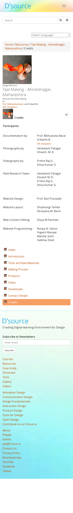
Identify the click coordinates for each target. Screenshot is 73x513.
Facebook (9, 466)
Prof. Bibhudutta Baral (13, 104)
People (7, 435)
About (6, 430)
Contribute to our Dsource (20, 424)
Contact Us (10, 448)
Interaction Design (14, 406)
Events (7, 439)
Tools (6, 377)
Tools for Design (13, 415)
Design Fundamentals (16, 401)
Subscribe (9, 350)
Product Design (12, 410)
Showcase (9, 372)
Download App (12, 457)
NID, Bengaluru (10, 107)
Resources (22, 44)
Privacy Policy (11, 453)
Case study (9, 368)
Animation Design (14, 392)
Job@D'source (12, 444)
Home (9, 44)
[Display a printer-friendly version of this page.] (66, 114)
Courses (8, 359)
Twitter (7, 471)
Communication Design (18, 397)
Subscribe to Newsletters (19, 337)
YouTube (8, 462)
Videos (7, 386)
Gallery (7, 382)
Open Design (11, 419)
